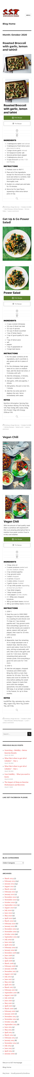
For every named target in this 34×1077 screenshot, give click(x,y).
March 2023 (9, 878)
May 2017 (8, 982)
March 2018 (9, 963)
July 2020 (8, 910)
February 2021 (10, 892)
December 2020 (10, 897)
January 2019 (9, 950)
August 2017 (9, 974)
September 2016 (11, 993)
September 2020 (11, 905)
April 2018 (8, 961)
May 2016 (8, 1003)
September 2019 (11, 937)
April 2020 (8, 918)
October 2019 (9, 934)
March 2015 (9, 1035)
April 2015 (8, 1032)
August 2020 (9, 908)
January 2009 (10, 1054)
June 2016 (8, 1001)
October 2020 (10, 902)
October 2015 (9, 1022)
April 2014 (8, 1051)
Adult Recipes (8, 209)
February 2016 (10, 1011)
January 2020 (9, 926)
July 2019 (8, 939)
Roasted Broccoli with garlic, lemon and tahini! (15, 46)
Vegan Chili (10, 437)
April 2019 (8, 945)
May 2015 (8, 1030)
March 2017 (9, 987)
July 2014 (8, 1046)
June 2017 (8, 979)
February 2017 (10, 990)
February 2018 (10, 966)
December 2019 (10, 929)
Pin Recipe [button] (18, 123)
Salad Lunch (19, 427)
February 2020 (10, 924)
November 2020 (11, 900)
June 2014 (8, 1048)
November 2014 (10, 1043)
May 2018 (8, 958)
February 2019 (10, 947)
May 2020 (8, 916)
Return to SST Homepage (12, 1063)
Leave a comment (13, 211)
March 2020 (9, 921)
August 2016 (9, 995)
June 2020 (8, 913)
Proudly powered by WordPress (20, 1073)
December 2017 (10, 971)
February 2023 (10, 881)
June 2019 (8, 942)
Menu (28, 15)
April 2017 (8, 985)
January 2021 (9, 894)
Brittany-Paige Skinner (12, 207)
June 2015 (8, 1027)
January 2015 (9, 1040)
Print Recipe (18, 118)
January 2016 (9, 1014)
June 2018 (8, 955)
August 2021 (9, 886)
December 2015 (10, 1016)
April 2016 (8, 1006)
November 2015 (10, 1019)
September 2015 (11, 1024)
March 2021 (9, 889)
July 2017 (8, 977)
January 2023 (9, 884)
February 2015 (10, 1038)
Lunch (27, 720)
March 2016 (9, 1008)
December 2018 (10, 953)
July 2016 (8, 998)
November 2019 (10, 932)
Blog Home (9, 23)
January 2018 (9, 969)
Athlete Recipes (18, 209)
